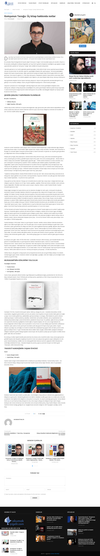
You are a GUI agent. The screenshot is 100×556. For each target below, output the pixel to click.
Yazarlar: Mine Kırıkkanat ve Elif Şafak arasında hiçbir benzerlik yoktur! (55, 518)
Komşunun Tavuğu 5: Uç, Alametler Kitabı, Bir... (17, 541)
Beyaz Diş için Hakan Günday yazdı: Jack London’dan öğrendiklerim (81, 77)
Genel (83, 135)
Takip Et (83, 46)
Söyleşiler (54, 3)
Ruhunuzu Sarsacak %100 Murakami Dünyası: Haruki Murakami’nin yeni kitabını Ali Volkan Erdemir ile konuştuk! (86, 542)
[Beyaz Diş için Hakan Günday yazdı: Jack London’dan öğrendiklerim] (82, 65)
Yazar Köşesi (32, 3)
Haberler (62, 3)
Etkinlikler (85, 3)
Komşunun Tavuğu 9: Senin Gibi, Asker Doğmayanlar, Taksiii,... (35, 459)
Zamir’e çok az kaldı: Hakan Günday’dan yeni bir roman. (54, 527)
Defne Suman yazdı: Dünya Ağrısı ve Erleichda (88, 113)
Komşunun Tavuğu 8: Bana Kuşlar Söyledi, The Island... (55, 459)
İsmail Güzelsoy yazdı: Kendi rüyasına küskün (75, 95)
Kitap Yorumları (44, 3)
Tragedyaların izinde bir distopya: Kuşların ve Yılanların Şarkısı (55, 537)
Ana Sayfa (6, 9)
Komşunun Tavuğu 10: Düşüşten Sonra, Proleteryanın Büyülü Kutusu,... (14, 460)
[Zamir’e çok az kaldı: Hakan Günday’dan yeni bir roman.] (40, 529)
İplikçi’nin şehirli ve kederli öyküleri (85, 530)
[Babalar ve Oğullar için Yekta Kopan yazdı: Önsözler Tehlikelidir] (75, 106)
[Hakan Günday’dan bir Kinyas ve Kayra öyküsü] (89, 87)
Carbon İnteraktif (55, 553)
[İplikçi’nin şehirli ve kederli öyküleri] (72, 532)
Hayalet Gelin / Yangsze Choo (17, 532)
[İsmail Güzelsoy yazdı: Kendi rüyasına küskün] (75, 87)
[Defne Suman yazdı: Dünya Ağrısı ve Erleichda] (89, 106)
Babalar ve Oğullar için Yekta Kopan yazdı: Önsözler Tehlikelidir (74, 114)
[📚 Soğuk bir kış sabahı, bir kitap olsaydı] (82, 31)
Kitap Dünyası (22, 3)
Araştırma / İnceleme (74, 3)
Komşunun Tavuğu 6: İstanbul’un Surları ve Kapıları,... (16, 550)
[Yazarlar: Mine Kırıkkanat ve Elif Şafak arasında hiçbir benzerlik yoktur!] (40, 519)
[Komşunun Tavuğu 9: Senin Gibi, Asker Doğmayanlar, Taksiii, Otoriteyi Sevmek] (34, 450)
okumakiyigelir (11, 19)
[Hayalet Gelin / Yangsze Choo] (5, 533)
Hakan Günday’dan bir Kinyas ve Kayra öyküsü (89, 95)
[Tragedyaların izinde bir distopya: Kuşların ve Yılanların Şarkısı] (40, 538)
